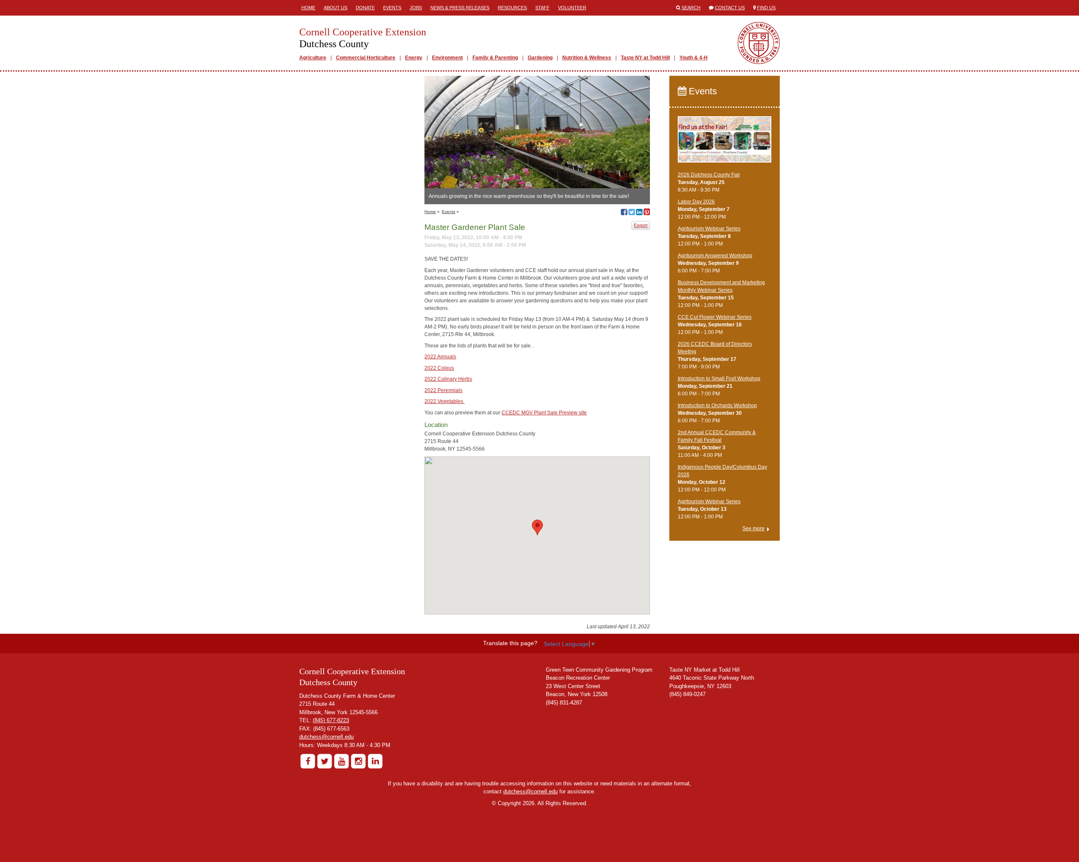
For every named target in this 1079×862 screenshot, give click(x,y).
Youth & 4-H (693, 58)
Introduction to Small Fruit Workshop (719, 379)
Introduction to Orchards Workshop (717, 405)
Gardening (540, 58)
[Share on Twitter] (631, 213)
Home (308, 7)
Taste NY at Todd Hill (645, 58)
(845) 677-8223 (331, 720)
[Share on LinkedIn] (639, 213)
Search (691, 7)
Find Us (766, 7)
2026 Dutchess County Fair (709, 175)
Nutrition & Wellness (586, 58)
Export (640, 225)
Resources (512, 7)
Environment (447, 58)
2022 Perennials (443, 390)
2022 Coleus (439, 368)
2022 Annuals (440, 357)
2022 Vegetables (444, 401)
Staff (542, 7)
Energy (413, 58)
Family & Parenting (495, 58)
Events (392, 7)
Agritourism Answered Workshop (715, 256)
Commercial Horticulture (365, 58)
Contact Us (730, 7)
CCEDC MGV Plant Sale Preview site (544, 413)
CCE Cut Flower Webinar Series (715, 317)
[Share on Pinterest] (647, 213)
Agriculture (312, 58)
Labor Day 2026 (696, 202)
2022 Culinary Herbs (448, 379)
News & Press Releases (459, 7)
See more (753, 528)
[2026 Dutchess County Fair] (725, 143)
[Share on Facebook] (624, 213)
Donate (365, 7)
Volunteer (572, 7)
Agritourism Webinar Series (709, 229)
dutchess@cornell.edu (326, 737)
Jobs (416, 7)
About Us (335, 7)
